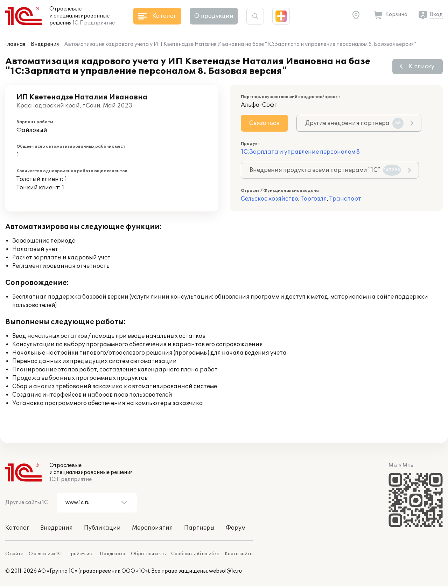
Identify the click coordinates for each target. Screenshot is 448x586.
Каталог (17, 527)
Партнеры (199, 527)
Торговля (314, 198)
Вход (436, 15)
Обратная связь (148, 554)
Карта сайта (239, 554)
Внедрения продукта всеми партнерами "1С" (325, 170)
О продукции (213, 16)
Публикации (102, 527)
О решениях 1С (45, 554)
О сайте (14, 554)
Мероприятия (152, 527)
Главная (15, 44)
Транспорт (345, 198)
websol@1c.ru (225, 571)
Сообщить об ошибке (195, 554)
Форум (235, 527)
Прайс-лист (80, 554)
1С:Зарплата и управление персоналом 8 (300, 151)
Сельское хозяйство (269, 198)
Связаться (264, 123)
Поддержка (112, 554)
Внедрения (45, 44)
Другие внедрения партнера (353, 123)
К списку (421, 66)
